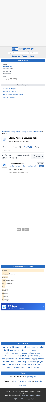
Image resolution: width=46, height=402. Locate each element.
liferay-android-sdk (29, 166)
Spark (24, 381)
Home (4, 131)
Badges (37, 147)
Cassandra (38, 381)
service (31, 364)
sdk (19, 364)
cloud (40, 350)
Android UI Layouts (9, 91)
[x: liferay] (6, 79)
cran (12, 353)
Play (19, 381)
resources (6, 364)
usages (40, 163)
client (27, 350)
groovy (37, 356)
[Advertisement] (23, 23)
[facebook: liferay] (11, 79)
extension (7, 356)
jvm (16, 359)
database (23, 353)
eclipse (31, 353)
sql (43, 364)
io (41, 356)
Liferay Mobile (7, 66)
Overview (6, 147)
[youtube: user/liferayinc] (14, 79)
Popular (25, 56)
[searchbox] (18, 52)
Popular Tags (23, 343)
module (14, 362)
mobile (6, 361)
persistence (32, 362)
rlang (14, 364)
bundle (21, 350)
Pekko (29, 381)
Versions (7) (17, 147)
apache (18, 347)
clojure (34, 350)
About (32, 56)
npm (20, 361)
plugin (40, 361)
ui (26, 367)
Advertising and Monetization (13, 94)
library (28, 359)
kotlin (21, 358)
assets (35, 347)
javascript (10, 359)
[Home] (23, 50)
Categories (16, 56)
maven (41, 359)
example (38, 353)
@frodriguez (31, 376)
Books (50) (6, 151)
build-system (10, 350)
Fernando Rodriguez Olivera (31, 395)
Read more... (23, 385)
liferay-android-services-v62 (32, 131)
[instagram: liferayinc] (16, 79)
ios (3, 359)
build (41, 347)
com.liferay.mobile (13, 131)
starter (10, 367)
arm (29, 347)
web (30, 367)
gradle (30, 356)
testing (17, 367)
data (17, 353)
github (23, 356)
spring (38, 364)
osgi (25, 361)
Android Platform (9, 97)
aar (4, 347)
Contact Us (20, 399)
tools (23, 367)
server (24, 364)
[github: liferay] (3, 79)
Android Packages (9, 89)
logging (34, 359)
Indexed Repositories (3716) (23, 266)
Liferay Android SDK (17, 163)
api (24, 347)
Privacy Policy (30, 399)
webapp (36, 367)
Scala (15, 381)
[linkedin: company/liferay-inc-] (8, 79)
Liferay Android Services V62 (22, 138)
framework (15, 356)
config (7, 353)
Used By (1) (28, 147)
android (10, 347)
